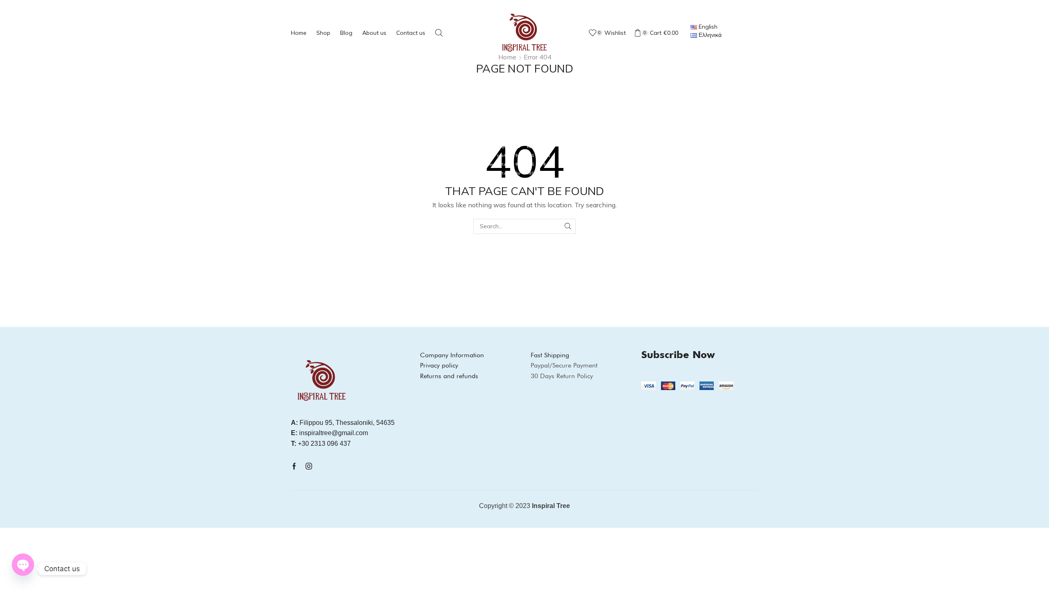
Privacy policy (439, 365)
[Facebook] (294, 466)
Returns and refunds (449, 376)
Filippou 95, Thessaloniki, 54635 (343, 422)
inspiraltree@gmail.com (329, 432)
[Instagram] (309, 466)
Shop (323, 32)
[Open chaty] (23, 567)
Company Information (452, 355)
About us (374, 32)
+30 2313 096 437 (321, 443)
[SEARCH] (568, 226)
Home (299, 32)
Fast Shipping (550, 355)
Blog (346, 32)
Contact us (410, 32)
